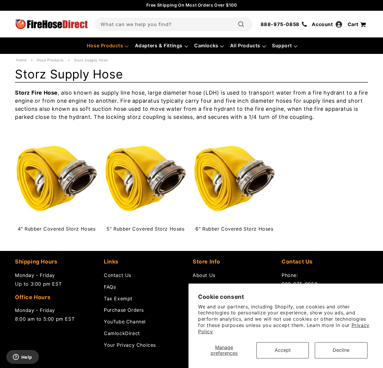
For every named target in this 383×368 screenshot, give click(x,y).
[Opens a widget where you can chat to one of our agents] (22, 357)
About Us (204, 275)
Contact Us (117, 275)
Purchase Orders (124, 310)
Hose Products (51, 60)
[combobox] (174, 24)
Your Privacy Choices (130, 345)
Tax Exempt (118, 299)
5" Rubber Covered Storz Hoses (145, 229)
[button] (107, 45)
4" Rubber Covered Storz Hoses (56, 229)
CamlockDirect (122, 333)
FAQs (110, 287)
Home (21, 60)
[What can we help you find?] (241, 24)
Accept (283, 350)
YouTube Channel (125, 322)
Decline (341, 350)
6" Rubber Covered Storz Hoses (234, 229)
